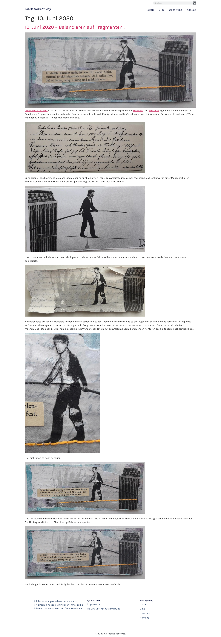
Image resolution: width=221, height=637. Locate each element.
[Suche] (194, 3)
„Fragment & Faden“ (36, 110)
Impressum (93, 604)
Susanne (154, 110)
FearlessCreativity (38, 9)
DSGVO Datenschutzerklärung (103, 608)
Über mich (175, 9)
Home (150, 9)
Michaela (138, 110)
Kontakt (191, 9)
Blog (161, 9)
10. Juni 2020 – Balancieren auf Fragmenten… (75, 27)
